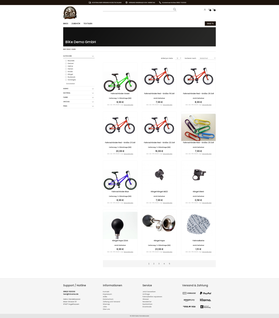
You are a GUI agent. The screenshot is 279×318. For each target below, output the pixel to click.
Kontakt (106, 291)
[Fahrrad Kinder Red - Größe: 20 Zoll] (198, 86)
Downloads (147, 306)
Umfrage (146, 294)
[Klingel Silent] (198, 185)
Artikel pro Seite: (167, 58)
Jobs (105, 306)
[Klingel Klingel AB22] (159, 185)
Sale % (210, 23)
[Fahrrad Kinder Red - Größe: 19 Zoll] (159, 86)
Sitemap (106, 304)
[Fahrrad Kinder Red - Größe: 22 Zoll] (159, 135)
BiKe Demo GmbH (69, 49)
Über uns (106, 309)
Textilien (87, 23)
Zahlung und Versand (111, 301)
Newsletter (147, 301)
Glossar (146, 299)
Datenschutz (108, 299)
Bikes (65, 23)
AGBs (105, 296)
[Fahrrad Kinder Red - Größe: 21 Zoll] (120, 135)
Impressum (107, 294)
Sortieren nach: (190, 58)
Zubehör (75, 23)
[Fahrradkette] (198, 235)
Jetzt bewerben (149, 291)
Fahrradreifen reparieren (152, 296)
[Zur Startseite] (70, 20)
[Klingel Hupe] (159, 232)
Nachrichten (147, 304)
